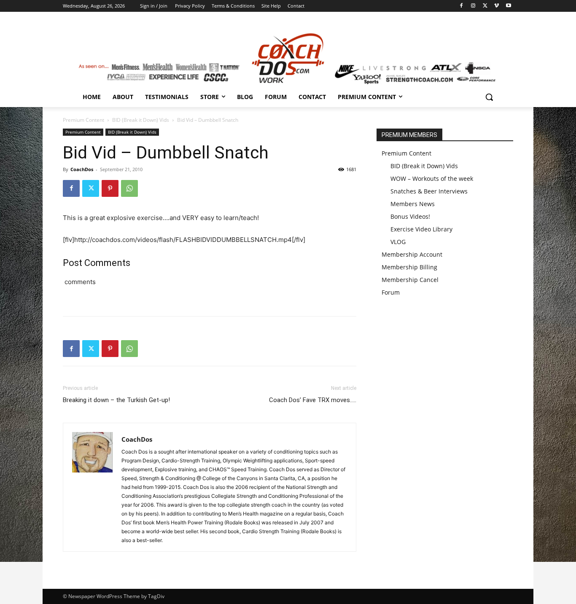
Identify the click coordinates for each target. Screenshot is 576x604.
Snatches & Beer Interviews (429, 191)
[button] (489, 97)
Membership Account (412, 254)
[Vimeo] (496, 6)
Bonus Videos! (410, 216)
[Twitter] (485, 6)
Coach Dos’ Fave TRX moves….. (312, 400)
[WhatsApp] (129, 188)
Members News (412, 204)
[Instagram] (473, 6)
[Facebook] (461, 6)
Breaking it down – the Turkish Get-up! (116, 400)
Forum (391, 292)
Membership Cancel (410, 280)
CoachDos (81, 169)
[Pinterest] (110, 188)
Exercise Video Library (421, 229)
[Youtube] (508, 6)
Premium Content (83, 119)
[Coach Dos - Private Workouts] (288, 57)
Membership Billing (409, 267)
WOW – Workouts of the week (431, 178)
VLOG (398, 242)
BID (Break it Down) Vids (140, 119)
